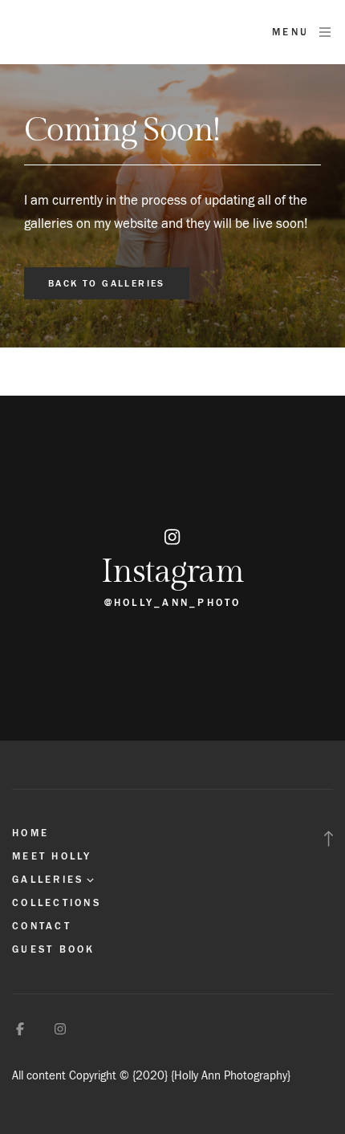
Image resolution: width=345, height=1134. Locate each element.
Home (30, 833)
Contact (41, 926)
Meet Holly (52, 856)
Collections (56, 902)
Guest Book (53, 949)
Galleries (47, 879)
